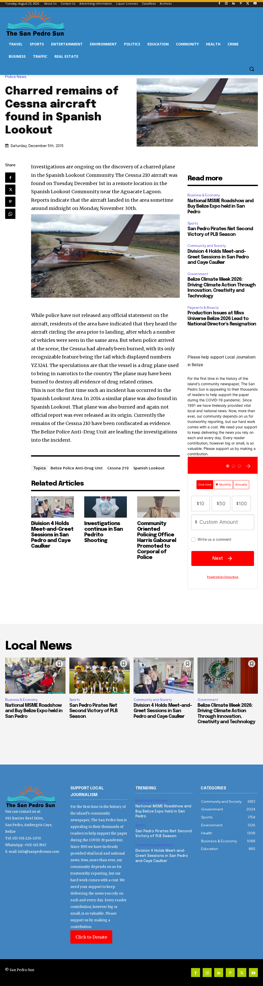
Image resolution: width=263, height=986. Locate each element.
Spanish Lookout (149, 467)
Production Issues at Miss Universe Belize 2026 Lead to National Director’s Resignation (221, 318)
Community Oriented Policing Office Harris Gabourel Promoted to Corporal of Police (156, 540)
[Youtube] (255, 4)
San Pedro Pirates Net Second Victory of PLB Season (93, 711)
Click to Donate (91, 937)
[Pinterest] (241, 4)
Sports (192, 223)
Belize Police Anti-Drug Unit (77, 467)
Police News (15, 77)
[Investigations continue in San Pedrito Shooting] (105, 507)
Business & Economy (203, 195)
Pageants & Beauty (203, 307)
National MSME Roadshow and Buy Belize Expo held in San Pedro (220, 206)
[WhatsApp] (10, 214)
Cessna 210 (118, 467)
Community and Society (206, 246)
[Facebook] (219, 4)
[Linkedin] (234, 4)
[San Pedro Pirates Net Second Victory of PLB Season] (99, 676)
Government (197, 274)
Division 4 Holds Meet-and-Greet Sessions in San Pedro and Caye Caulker (52, 535)
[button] (252, 69)
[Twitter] (248, 4)
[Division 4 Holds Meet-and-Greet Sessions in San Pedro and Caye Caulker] (52, 507)
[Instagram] (226, 4)
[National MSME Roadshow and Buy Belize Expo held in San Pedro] (35, 676)
